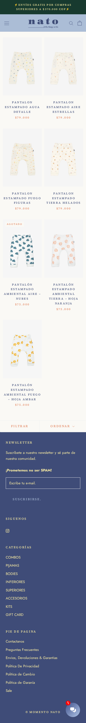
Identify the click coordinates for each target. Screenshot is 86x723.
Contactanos (15, 641)
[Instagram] (7, 531)
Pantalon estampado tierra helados (63, 198)
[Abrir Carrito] (80, 23)
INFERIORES (15, 581)
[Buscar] (71, 23)
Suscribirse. (27, 499)
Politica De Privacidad (22, 666)
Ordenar (60, 426)
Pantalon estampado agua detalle (22, 107)
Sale (9, 690)
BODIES (12, 573)
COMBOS (13, 557)
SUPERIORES (15, 590)
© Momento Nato (43, 712)
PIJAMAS (12, 565)
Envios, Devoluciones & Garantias (31, 657)
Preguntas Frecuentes (22, 649)
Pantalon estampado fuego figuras (22, 198)
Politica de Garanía (20, 682)
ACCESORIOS (16, 598)
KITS (9, 606)
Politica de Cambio (20, 674)
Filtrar (19, 426)
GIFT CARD (14, 614)
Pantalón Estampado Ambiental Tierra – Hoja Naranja (63, 294)
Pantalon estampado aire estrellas (64, 107)
